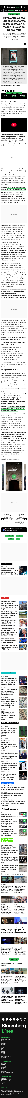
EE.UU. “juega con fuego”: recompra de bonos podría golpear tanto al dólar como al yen (9, 692)
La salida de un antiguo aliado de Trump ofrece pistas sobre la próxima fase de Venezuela (13, 803)
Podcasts (3, 1071)
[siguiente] (25, 519)
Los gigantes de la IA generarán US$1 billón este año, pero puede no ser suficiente (12, 795)
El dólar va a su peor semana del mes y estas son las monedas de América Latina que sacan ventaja (9, 703)
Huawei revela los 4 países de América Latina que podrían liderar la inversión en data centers (9, 571)
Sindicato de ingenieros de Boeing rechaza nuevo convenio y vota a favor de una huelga (9, 614)
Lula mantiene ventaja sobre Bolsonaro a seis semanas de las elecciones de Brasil (8, 622)
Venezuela (3, 1046)
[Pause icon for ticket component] (2, 10)
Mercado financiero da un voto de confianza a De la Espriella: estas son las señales (7, 889)
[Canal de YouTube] (10, 1019)
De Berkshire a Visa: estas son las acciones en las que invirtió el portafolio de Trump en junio (9, 755)
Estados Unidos (14, 14)
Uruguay (3, 1052)
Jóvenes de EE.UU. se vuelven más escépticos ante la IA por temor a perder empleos (8, 518)
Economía (3, 1063)
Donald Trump (19, 535)
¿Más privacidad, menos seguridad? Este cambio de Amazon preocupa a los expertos (9, 766)
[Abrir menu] (2, 7)
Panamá (3, 1051)
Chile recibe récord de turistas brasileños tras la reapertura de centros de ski (20, 889)
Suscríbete (3, 1078)
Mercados (3, 1064)
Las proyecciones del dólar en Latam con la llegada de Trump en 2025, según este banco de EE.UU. (13, 408)
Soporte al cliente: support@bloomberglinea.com (12, 1093)
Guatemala (3, 1057)
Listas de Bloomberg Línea (7, 1072)
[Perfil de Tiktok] (21, 1019)
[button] (25, 44)
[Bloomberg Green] (14, 840)
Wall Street (11, 538)
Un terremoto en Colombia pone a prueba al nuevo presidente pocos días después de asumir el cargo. (9, 823)
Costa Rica (3, 1053)
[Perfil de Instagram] (14, 1019)
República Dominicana (6, 1056)
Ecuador (3, 1049)
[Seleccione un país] (4, 7)
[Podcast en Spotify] (25, 1019)
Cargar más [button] (14, 959)
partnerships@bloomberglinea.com (9, 1090)
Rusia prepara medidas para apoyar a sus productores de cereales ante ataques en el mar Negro (9, 605)
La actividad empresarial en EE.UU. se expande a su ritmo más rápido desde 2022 (20, 951)
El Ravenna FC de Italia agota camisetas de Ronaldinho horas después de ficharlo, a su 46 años (20, 999)
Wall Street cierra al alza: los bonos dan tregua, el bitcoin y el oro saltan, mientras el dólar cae (9, 681)
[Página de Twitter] (7, 1019)
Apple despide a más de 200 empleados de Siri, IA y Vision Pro (9, 647)
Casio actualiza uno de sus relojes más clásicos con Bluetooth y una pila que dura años (7, 999)
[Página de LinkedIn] (17, 1019)
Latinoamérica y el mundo (6, 1039)
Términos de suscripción (6, 1080)
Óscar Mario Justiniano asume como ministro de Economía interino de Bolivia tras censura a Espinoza (20, 910)
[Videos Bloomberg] (14, 809)
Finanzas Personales (5, 1070)
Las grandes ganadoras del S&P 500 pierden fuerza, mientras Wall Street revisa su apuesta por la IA (9, 732)
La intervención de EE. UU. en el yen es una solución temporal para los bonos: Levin (9, 832)
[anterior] (2, 519)
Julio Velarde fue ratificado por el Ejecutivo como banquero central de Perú (20, 931)
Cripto (2, 1068)
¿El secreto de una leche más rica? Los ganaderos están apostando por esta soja (9, 859)
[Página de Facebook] (3, 1019)
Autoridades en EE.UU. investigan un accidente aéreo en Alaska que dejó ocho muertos (7, 931)
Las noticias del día (9, 535)
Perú (2, 1048)
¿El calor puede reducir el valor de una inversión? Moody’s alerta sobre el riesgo (9, 868)
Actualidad (3, 1067)
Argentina (3, 1043)
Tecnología (3, 1082)
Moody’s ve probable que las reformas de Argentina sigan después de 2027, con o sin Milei (6, 910)
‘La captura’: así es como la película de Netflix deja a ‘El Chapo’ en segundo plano (20, 979)
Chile (2, 1047)
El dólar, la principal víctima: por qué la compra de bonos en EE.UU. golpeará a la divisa (8, 715)
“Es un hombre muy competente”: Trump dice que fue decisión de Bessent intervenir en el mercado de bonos (9, 632)
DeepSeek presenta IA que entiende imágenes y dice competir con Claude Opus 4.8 (7, 951)
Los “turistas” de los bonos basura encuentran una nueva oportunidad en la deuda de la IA (9, 744)
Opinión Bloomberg (7, 783)
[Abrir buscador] (22, 7)
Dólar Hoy (3, 1066)
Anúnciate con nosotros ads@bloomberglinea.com (12, 1091)
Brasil (2, 1040)
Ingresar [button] (25, 7)
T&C (2, 1083)
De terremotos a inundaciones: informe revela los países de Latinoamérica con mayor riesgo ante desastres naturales (9, 849)
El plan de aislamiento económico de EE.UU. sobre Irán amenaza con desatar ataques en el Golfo (19, 519)
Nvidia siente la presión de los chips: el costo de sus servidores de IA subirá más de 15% (9, 776)
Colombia (3, 1044)
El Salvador (3, 1055)
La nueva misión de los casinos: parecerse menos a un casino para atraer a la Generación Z (7, 980)
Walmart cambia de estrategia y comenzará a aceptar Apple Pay (9, 640)
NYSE (18, 538)
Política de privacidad (6, 1079)
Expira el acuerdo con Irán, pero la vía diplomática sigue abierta (9, 814)
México (3, 1042)
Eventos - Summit (5, 1089)
